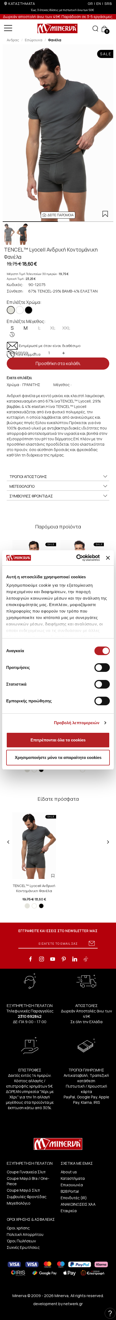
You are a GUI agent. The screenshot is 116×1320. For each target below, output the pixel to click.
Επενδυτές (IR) (74, 1197)
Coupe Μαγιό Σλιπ (23, 1190)
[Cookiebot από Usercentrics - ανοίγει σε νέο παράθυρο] (76, 557)
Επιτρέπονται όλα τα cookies (58, 740)
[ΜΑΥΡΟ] (29, 310)
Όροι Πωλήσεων (21, 1240)
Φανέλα (54, 39)
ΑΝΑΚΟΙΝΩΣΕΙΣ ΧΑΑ (78, 1204)
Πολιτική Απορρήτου (25, 1234)
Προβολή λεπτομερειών (77, 722)
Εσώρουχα (33, 39)
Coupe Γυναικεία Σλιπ (26, 1171)
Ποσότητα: (18, 353)
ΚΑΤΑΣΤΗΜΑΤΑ (21, 3)
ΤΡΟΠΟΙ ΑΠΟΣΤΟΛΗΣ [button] (28, 476)
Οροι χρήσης (18, 1227)
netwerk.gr (73, 1303)
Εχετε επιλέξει (19, 377)
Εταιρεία (69, 1210)
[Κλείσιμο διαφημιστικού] (108, 558)
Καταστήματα (73, 1178)
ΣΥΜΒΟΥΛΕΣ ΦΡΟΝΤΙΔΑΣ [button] (31, 496)
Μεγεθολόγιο (18, 1203)
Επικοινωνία (72, 1184)
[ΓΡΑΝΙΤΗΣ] (11, 310)
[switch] (102, 667)
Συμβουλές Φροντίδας (26, 1196)
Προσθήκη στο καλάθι (58, 363)
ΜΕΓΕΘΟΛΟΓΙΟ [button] (22, 486)
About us (69, 1171)
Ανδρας (13, 39)
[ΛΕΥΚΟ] (20, 310)
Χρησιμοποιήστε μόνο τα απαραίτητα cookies (58, 757)
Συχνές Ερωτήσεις (23, 1247)
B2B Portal (70, 1191)
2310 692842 (30, 1016)
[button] (58, 215)
